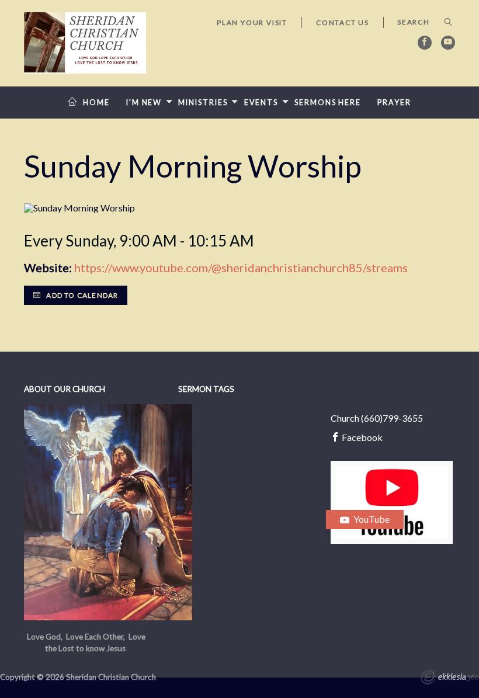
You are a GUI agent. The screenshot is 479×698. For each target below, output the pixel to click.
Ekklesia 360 (450, 678)
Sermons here (327, 102)
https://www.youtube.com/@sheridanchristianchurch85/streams (241, 268)
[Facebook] (425, 43)
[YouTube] (448, 43)
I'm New (144, 102)
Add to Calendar (81, 295)
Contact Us (342, 22)
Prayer (394, 102)
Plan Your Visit (252, 22)
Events (261, 102)
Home (96, 102)
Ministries (202, 102)
